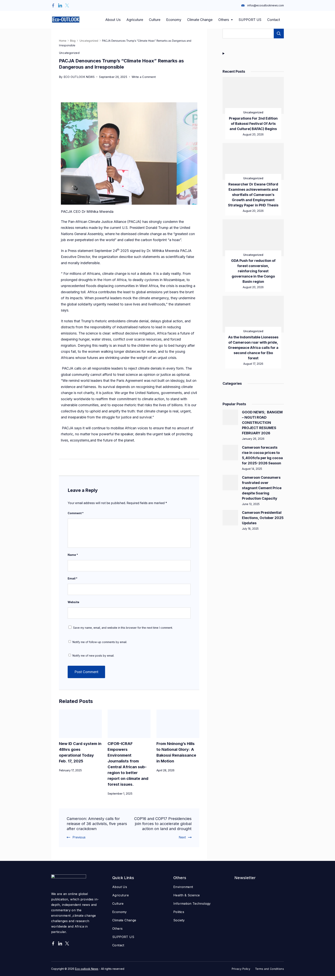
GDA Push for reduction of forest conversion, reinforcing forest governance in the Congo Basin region (253, 271)
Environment (183, 887)
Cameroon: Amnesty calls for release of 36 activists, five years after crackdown (97, 823)
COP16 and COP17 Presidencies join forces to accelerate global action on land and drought (163, 823)
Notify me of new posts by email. (93, 655)
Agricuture (134, 20)
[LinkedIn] (60, 5)
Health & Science (186, 895)
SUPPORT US (250, 20)
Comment (76, 513)
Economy (173, 20)
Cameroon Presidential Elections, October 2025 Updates (263, 517)
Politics (178, 912)
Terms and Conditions (269, 968)
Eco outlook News (86, 968)
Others (223, 20)
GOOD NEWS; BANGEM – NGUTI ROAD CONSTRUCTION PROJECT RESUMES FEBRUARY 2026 (262, 422)
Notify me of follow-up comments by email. (100, 642)
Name (73, 554)
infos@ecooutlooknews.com (265, 5)
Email (72, 578)
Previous (79, 837)
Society (179, 920)
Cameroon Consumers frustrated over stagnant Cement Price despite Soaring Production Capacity (261, 487)
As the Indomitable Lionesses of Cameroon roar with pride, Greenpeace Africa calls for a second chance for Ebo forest (253, 347)
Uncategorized (69, 53)
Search (279, 33)
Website (73, 602)
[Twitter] (67, 5)
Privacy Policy (241, 968)
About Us (113, 20)
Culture (154, 20)
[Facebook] (53, 5)
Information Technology (192, 903)
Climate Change (199, 20)
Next (182, 837)
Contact (273, 20)
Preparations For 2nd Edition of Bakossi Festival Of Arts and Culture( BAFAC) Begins (253, 123)
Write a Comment (144, 76)
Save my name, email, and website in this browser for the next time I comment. (123, 627)
